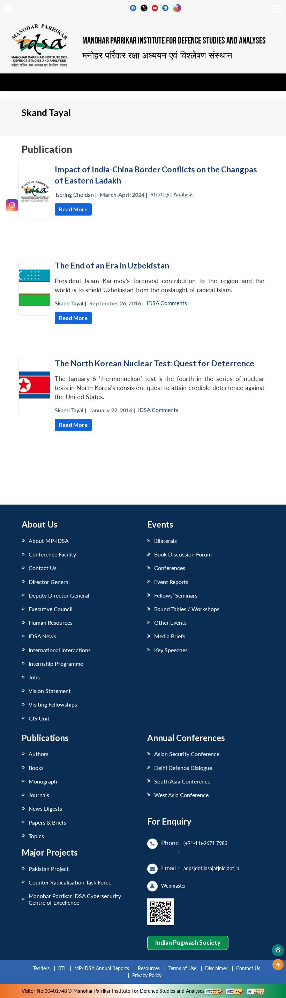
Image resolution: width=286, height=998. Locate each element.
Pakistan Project (49, 868)
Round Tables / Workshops (186, 609)
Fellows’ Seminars (175, 595)
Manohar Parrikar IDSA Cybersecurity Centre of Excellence (75, 899)
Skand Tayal (69, 303)
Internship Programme (56, 663)
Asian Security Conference (186, 753)
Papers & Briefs (47, 822)
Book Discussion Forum (183, 554)
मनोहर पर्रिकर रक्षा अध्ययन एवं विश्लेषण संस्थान (157, 55)
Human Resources (51, 622)
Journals (39, 795)
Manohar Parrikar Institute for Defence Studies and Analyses (174, 40)
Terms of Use (182, 968)
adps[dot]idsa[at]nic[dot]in (211, 868)
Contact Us (43, 567)
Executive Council (51, 609)
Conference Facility (52, 554)
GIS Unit (39, 718)
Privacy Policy (146, 975)
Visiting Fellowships (53, 704)
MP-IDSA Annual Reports (101, 968)
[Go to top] (278, 964)
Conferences (169, 567)
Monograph (43, 781)
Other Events (170, 622)
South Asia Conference (182, 781)
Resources (149, 968)
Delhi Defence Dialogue (183, 767)
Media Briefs (169, 636)
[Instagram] (12, 205)
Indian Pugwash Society (187, 942)
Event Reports (171, 581)
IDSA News (42, 636)
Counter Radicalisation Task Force (70, 882)
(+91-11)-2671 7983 (205, 843)
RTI (62, 968)
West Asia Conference (181, 795)
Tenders (41, 968)
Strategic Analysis (172, 194)
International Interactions (60, 650)
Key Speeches (171, 650)
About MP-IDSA (49, 540)
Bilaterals (165, 540)
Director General (49, 581)
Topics (36, 836)
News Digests (45, 808)
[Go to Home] (278, 950)
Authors (38, 753)
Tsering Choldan (74, 194)
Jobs (34, 677)
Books (36, 767)
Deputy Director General (59, 595)
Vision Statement (50, 690)
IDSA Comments (167, 302)
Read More (73, 209)
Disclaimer (216, 968)
